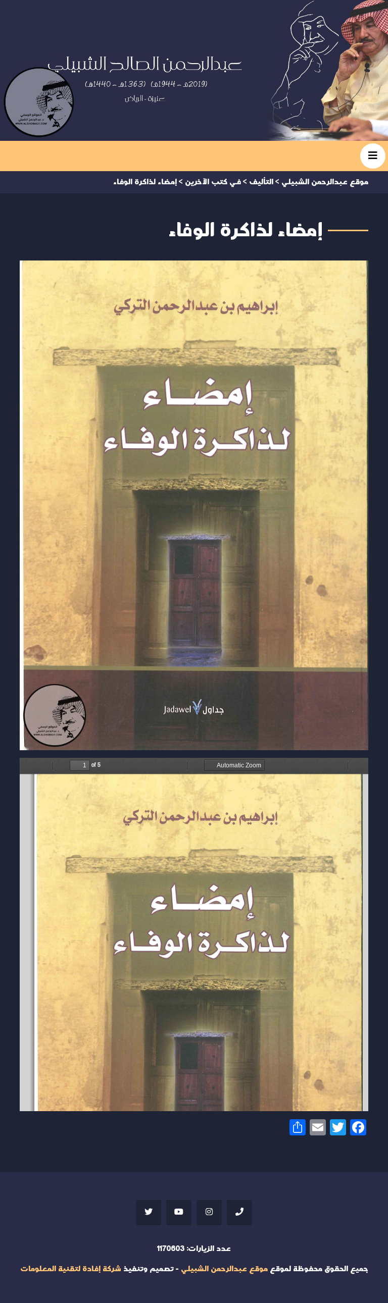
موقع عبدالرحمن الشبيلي (224, 1269)
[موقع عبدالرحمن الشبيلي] (194, 70)
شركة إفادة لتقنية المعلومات (70, 1269)
